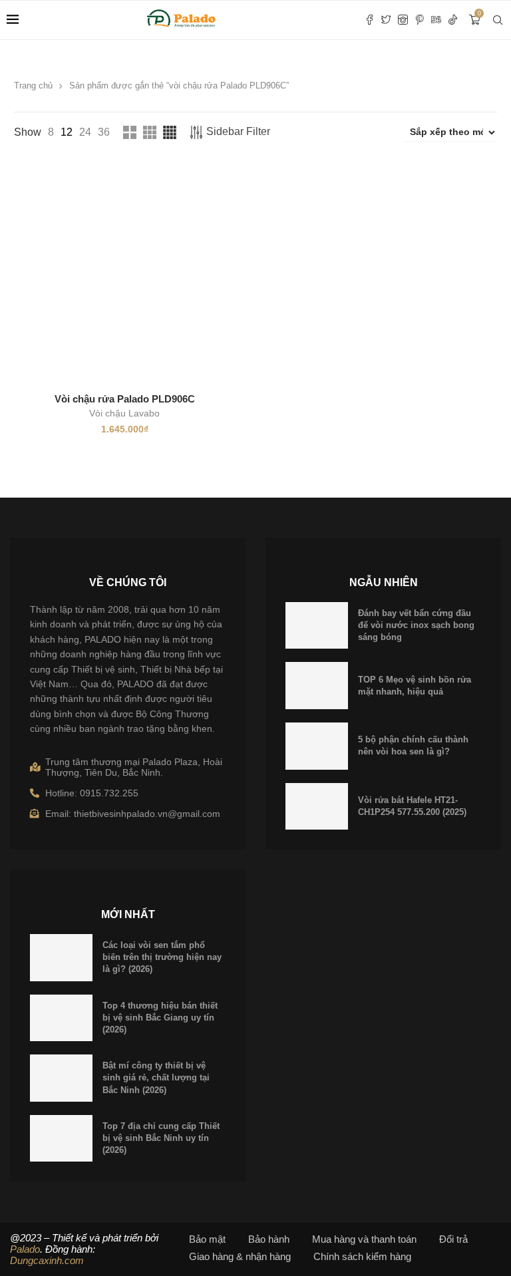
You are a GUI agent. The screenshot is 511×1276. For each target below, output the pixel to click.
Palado (25, 1249)
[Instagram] (403, 20)
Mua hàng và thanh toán (364, 1239)
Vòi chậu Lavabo (124, 413)
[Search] (497, 20)
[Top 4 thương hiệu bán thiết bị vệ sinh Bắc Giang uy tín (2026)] (61, 1018)
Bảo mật (207, 1239)
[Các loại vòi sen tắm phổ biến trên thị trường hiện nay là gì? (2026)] (61, 957)
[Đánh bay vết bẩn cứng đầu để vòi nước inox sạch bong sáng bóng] (316, 625)
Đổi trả (453, 1239)
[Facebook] (370, 20)
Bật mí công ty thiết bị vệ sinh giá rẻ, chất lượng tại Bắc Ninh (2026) (156, 1077)
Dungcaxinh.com (47, 1260)
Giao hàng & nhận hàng (240, 1256)
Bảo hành (268, 1239)
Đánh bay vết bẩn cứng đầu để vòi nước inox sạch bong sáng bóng (416, 625)
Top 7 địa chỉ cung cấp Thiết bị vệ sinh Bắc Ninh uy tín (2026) (161, 1138)
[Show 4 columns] (169, 132)
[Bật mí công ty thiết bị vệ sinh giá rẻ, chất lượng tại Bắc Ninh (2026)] (61, 1078)
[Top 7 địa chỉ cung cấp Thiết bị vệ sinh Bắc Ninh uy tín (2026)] (61, 1138)
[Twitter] (386, 20)
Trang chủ (33, 85)
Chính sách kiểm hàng (362, 1256)
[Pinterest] (420, 20)
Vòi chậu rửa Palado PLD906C (125, 398)
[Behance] (436, 20)
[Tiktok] (453, 20)
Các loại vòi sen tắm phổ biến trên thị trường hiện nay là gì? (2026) (162, 957)
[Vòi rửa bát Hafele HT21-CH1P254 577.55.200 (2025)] (316, 806)
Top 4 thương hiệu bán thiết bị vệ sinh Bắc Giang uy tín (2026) (160, 1018)
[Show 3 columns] (149, 132)
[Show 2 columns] (129, 132)
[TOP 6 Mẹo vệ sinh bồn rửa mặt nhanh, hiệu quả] (316, 685)
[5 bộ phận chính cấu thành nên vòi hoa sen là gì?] (316, 746)
